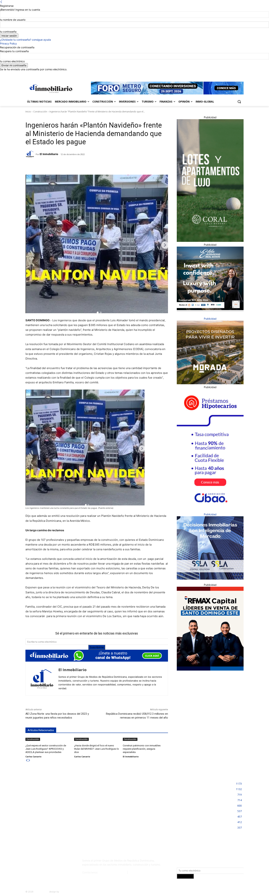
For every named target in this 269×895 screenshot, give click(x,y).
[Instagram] (226, 74)
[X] (236, 74)
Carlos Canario (33, 756)
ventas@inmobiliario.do (112, 872)
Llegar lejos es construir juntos (121, 782)
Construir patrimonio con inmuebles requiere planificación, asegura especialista (141, 748)
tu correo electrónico (12, 61)
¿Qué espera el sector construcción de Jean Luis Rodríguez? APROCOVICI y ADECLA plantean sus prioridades (45, 748)
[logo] (50, 88)
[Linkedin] (231, 74)
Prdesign (64, 891)
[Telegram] (57, 165)
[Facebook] (221, 74)
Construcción (40, 111)
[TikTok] (53, 862)
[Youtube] (241, 74)
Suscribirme (97, 647)
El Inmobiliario (49, 154)
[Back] (1, 1)
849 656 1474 (137, 872)
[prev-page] (26, 760)
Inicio (28, 111)
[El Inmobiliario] (30, 154)
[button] (239, 101)
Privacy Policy (8, 43)
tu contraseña (8, 31)
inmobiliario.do (41, 891)
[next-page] (29, 760)
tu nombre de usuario (12, 19)
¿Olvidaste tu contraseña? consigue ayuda (25, 39)
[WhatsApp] (74, 165)
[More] (83, 165)
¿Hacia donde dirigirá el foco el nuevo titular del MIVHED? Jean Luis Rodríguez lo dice (96, 748)
